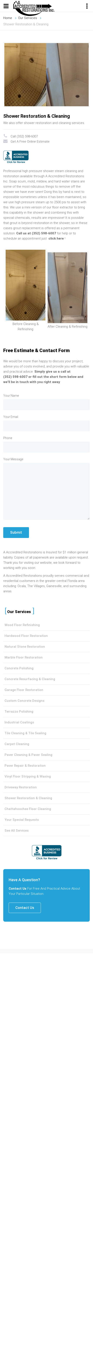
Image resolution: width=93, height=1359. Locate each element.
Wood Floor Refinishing (22, 625)
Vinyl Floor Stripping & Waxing (28, 776)
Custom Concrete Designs (24, 701)
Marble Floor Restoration (24, 657)
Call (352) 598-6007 (24, 136)
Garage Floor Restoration (24, 690)
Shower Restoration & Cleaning (28, 798)
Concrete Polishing (19, 668)
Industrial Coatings (19, 722)
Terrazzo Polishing (19, 711)
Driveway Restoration (21, 787)
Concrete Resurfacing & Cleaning (30, 679)
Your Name (11, 395)
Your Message (13, 459)
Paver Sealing (41, 755)
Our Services (27, 18)
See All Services (17, 830)
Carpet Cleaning (17, 744)
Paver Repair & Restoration (25, 766)
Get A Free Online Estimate (30, 141)
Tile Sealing (37, 733)
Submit (16, 532)
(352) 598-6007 (15, 377)
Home (7, 18)
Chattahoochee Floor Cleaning (28, 809)
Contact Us (24, 907)
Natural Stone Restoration (25, 647)
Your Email (10, 417)
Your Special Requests (22, 820)
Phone (7, 438)
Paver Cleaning (16, 755)
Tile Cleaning (14, 733)
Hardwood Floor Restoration (26, 636)
